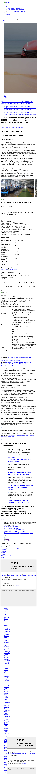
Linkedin (3, 551)
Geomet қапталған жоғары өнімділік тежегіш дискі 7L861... (19, 501)
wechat (3, 557)
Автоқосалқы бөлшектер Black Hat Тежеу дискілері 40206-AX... (19, 473)
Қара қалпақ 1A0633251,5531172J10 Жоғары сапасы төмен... (19, 459)
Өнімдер (6, 6)
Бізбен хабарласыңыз (10, 16)
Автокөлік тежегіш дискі (15, 8)
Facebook (3, 549)
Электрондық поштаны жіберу (10, 548)
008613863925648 (6, 555)
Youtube (3, 554)
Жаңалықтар (8, 12)
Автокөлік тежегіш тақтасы (16, 9)
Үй (5, 5)
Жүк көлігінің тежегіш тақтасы (17, 11)
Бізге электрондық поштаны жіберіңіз (12, 127)
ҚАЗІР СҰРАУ (5, 519)
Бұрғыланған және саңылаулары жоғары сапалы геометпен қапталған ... (20, 487)
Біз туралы (7, 14)
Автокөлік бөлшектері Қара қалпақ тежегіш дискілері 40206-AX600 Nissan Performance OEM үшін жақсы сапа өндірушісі (16, 363)
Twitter (3, 552)
